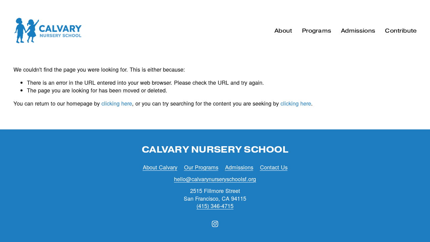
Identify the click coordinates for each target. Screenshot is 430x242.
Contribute (401, 30)
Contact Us (274, 167)
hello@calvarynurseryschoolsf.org (215, 179)
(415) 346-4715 (215, 206)
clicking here (116, 103)
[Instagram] (215, 223)
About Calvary (160, 167)
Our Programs (201, 167)
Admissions (239, 167)
